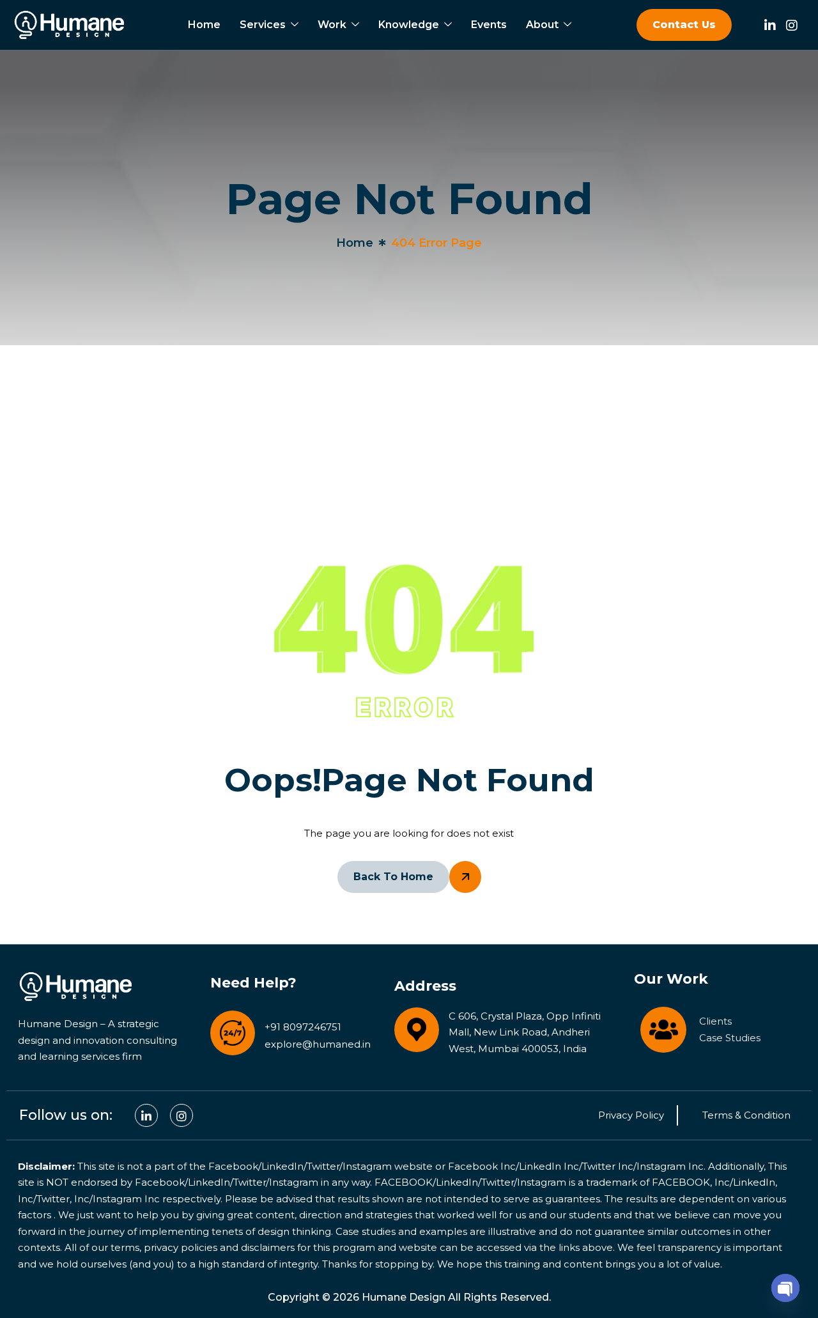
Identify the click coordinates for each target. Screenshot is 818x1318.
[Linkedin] (770, 23)
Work (332, 25)
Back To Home (393, 877)
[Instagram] (791, 23)
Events (489, 25)
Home (204, 25)
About (542, 25)
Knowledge (408, 25)
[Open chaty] (785, 1286)
